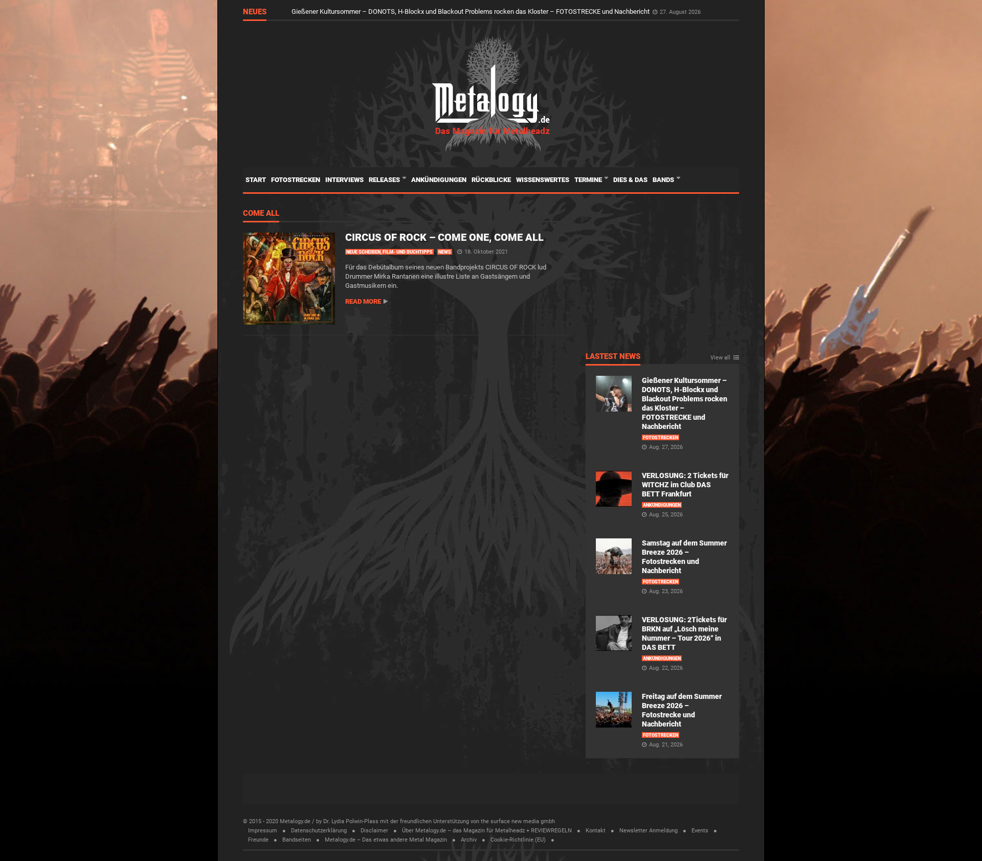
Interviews (344, 180)
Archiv (469, 839)
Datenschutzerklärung (319, 830)
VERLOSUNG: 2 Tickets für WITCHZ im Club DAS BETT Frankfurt (685, 484)
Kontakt (596, 830)
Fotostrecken (295, 180)
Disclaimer (374, 830)
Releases (385, 180)
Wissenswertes (542, 180)
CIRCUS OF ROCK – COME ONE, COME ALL (444, 237)
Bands (664, 180)
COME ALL (261, 214)
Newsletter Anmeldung (648, 830)
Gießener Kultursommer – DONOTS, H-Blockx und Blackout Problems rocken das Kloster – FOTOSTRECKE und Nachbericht (471, 11)
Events (699, 830)
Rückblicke (491, 180)
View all (720, 358)
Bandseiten (296, 839)
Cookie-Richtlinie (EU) (518, 839)
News (444, 252)
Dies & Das (630, 180)
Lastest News (613, 357)
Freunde (258, 839)
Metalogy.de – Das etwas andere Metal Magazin (386, 839)
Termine (589, 180)
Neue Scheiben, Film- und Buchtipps (389, 252)
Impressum (262, 830)
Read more (363, 301)
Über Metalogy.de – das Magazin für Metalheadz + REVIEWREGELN (487, 830)
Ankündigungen (438, 180)
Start (256, 180)
